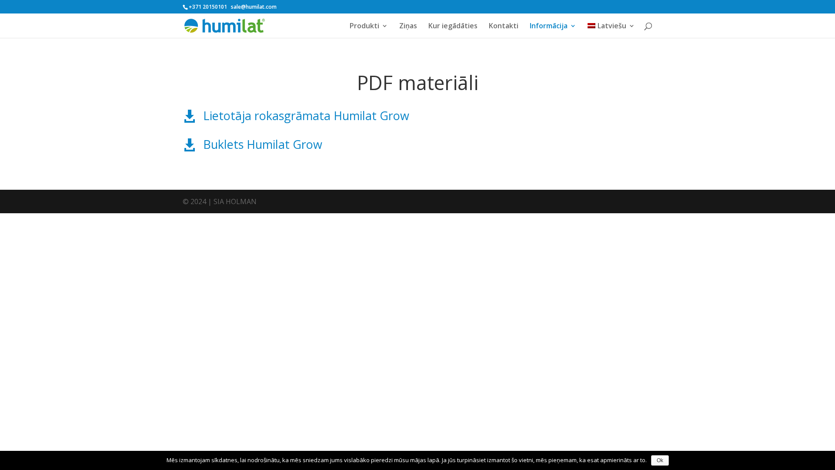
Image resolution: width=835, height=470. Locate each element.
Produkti (364, 26)
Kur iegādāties (453, 26)
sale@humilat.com (254, 6)
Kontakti (503, 26)
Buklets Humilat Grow (262, 144)
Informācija (549, 26)
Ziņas (408, 26)
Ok (660, 460)
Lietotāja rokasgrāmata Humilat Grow (306, 115)
